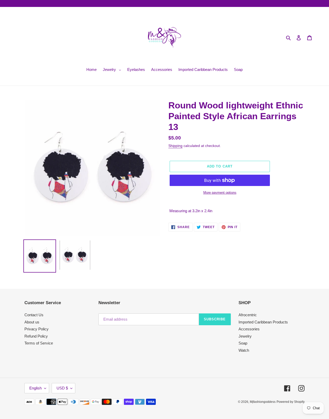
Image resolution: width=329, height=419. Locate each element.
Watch (244, 350)
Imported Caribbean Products (263, 322)
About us (31, 322)
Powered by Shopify (291, 402)
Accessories (249, 329)
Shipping (175, 146)
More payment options (219, 192)
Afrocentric (248, 315)
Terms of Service (38, 343)
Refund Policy (36, 336)
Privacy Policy (36, 329)
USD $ (62, 388)
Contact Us (33, 315)
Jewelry (245, 336)
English (35, 388)
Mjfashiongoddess (263, 402)
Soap (243, 343)
